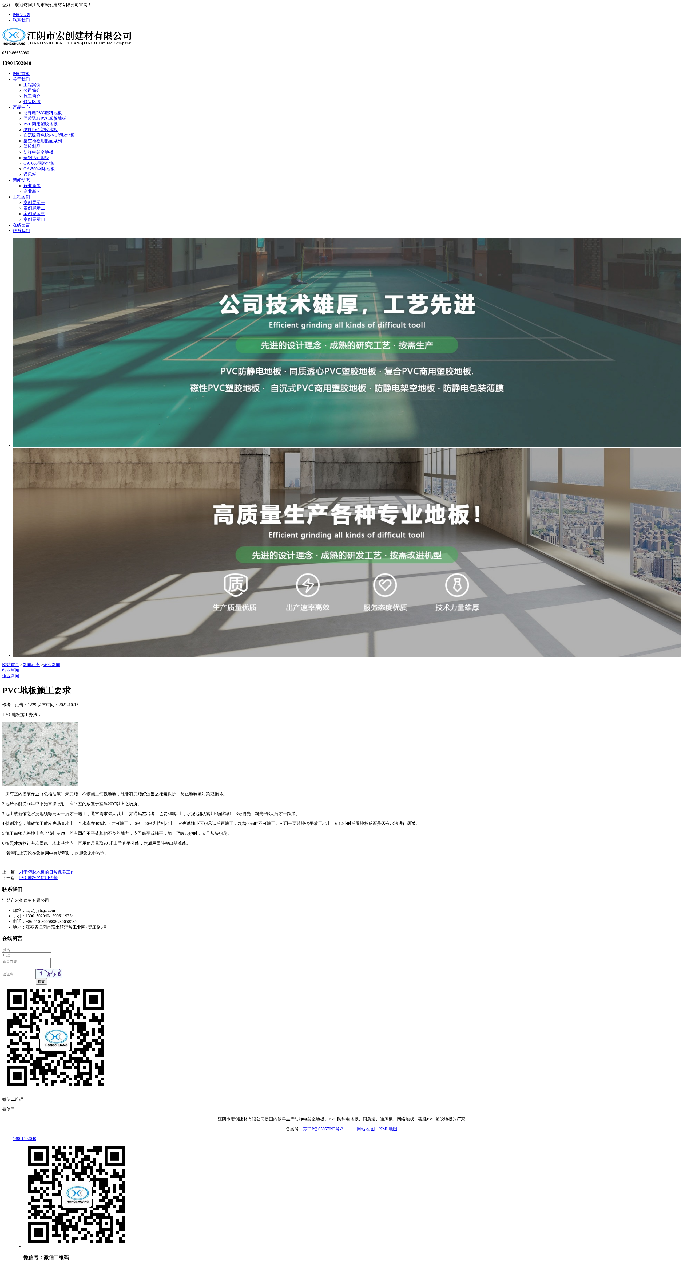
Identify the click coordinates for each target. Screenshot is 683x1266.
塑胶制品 (32, 146)
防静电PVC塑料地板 (42, 113)
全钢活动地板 (36, 157)
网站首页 (21, 73)
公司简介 (32, 90)
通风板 (29, 174)
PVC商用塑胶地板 (40, 124)
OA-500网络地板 (39, 169)
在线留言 (21, 225)
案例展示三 (34, 213)
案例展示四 (34, 219)
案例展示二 (34, 208)
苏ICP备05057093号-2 (323, 1129)
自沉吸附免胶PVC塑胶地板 (49, 135)
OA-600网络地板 (39, 163)
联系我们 (21, 20)
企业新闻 (32, 191)
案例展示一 (34, 202)
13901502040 (24, 1138)
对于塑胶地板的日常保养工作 (47, 872)
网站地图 (21, 14)
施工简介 (32, 96)
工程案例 (32, 84)
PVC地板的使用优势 (38, 877)
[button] (49, 973)
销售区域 (32, 101)
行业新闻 (32, 185)
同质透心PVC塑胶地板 (44, 118)
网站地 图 (366, 1129)
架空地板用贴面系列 (42, 141)
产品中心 (21, 107)
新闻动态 (21, 180)
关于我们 (21, 79)
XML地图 (388, 1129)
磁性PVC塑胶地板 (40, 129)
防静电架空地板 (38, 152)
